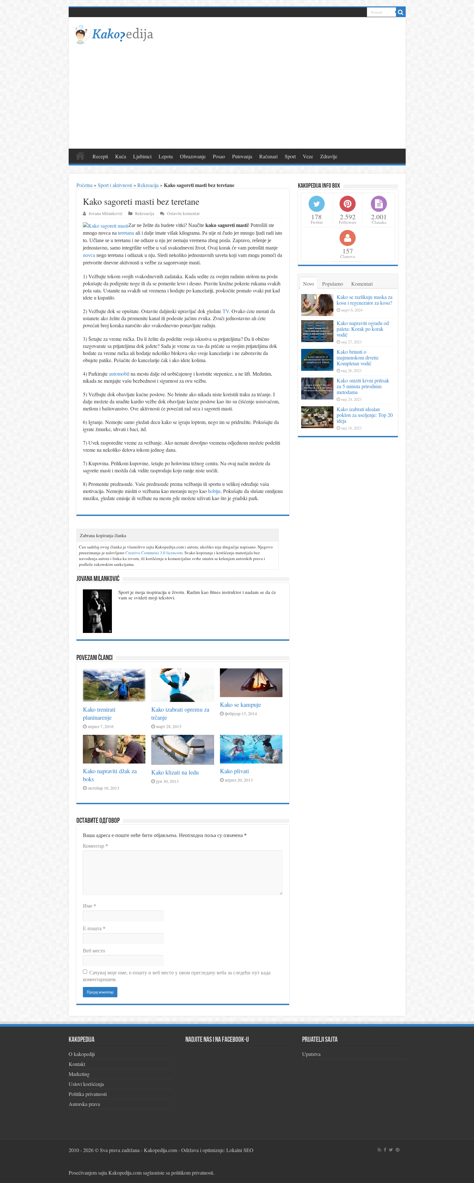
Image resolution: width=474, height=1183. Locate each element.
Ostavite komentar (183, 213)
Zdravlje (328, 156)
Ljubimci (142, 156)
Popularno (332, 283)
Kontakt (77, 1063)
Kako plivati (234, 771)
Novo (308, 283)
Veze (308, 156)
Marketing (79, 1073)
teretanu (126, 233)
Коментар (95, 845)
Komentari (362, 283)
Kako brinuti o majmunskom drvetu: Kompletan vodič (358, 357)
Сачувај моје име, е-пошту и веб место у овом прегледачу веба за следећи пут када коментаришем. (177, 975)
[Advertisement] (237, 94)
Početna (84, 185)
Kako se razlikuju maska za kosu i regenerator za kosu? (364, 299)
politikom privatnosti (192, 1172)
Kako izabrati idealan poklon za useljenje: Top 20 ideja (365, 415)
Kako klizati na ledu (175, 772)
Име (89, 905)
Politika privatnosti (88, 1093)
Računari (268, 156)
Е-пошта (94, 928)
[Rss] (379, 1150)
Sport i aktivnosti (115, 185)
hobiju (214, 491)
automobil (119, 373)
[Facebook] (385, 1150)
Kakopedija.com (160, 1150)
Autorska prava (84, 1103)
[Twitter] (391, 1150)
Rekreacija (148, 185)
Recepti (100, 156)
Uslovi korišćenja (86, 1083)
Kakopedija (80, 155)
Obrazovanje (193, 156)
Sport (290, 156)
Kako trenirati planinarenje (99, 713)
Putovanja (242, 156)
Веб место (94, 950)
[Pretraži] (401, 12)
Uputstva (311, 1053)
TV (225, 311)
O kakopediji (82, 1053)
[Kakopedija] (114, 33)
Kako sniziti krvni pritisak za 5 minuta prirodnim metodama (363, 386)
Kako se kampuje (240, 704)
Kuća (120, 156)
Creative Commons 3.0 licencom (154, 553)
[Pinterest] (397, 1150)
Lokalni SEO (239, 1150)
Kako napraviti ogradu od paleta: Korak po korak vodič (363, 329)
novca (89, 255)
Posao (219, 156)
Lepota (166, 156)
